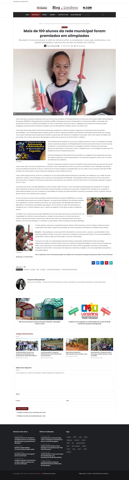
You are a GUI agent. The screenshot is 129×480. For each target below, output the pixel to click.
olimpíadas (42, 269)
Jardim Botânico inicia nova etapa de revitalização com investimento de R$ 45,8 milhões (26, 354)
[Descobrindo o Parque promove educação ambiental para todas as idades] (102, 344)
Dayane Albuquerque (52, 46)
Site (67, 400)
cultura (85, 437)
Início (27, 14)
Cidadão (52, 14)
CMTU (74, 437)
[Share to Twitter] (98, 264)
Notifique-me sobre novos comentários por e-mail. (31, 412)
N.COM (89, 473)
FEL (73, 443)
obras (74, 449)
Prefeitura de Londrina (49, 473)
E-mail (18, 400)
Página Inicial (82, 473)
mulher (68, 449)
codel (80, 437)
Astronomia (26, 269)
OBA (38, 269)
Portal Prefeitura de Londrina (100, 473)
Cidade (44, 14)
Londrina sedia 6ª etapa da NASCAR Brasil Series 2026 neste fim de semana (51, 354)
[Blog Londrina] (64, 7)
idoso (68, 446)
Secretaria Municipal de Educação (69, 269)
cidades (69, 437)
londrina (84, 446)
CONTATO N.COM (63, 14)
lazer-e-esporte (76, 446)
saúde (85, 449)
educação (33, 269)
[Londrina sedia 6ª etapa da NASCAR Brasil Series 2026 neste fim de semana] (52, 344)
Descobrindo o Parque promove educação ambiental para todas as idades (101, 354)
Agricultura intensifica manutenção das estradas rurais (76, 353)
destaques (69, 440)
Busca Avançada (76, 14)
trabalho (69, 452)
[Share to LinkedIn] (102, 264)
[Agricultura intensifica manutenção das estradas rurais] (77, 344)
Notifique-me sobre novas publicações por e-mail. (31, 416)
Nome (18, 394)
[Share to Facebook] (93, 264)
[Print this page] (111, 264)
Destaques (35, 14)
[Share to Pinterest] (106, 264)
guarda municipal (80, 443)
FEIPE (68, 443)
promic (79, 449)
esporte (83, 440)
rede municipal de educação (53, 269)
